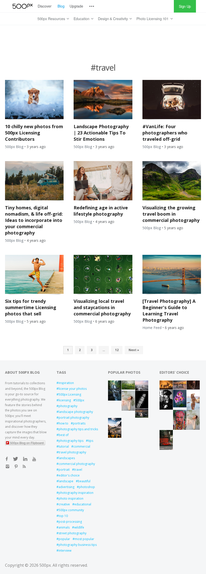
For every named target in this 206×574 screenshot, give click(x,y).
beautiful (84, 481)
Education (81, 18)
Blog (61, 6)
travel (78, 469)
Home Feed (152, 327)
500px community (71, 510)
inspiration (66, 383)
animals (64, 527)
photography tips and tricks (78, 429)
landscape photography (76, 412)
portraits (79, 423)
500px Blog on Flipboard (27, 443)
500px (79, 400)
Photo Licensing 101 (152, 18)
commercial (81, 446)
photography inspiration (76, 493)
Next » (134, 350)
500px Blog (14, 146)
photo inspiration (71, 498)
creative (64, 504)
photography (68, 406)
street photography (72, 533)
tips (90, 441)
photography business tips (78, 545)
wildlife (79, 527)
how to (63, 423)
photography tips (71, 441)
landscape (66, 481)
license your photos (73, 389)
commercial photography (77, 464)
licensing (65, 400)
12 (117, 350)
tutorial (64, 446)
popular (64, 539)
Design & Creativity (113, 18)
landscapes (67, 458)
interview (65, 550)
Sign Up (185, 6)
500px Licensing (70, 394)
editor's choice (69, 475)
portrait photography (74, 417)
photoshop (87, 487)
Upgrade (76, 6)
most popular (84, 539)
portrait (64, 469)
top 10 (63, 516)
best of (64, 435)
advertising (66, 487)
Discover (45, 6)
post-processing (70, 521)
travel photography (72, 452)
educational (82, 504)
